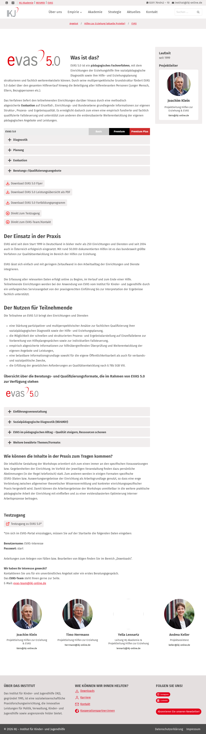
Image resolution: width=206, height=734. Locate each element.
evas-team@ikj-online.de (29, 583)
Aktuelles (133, 12)
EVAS (50, 2)
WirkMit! (40, 2)
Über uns (55, 12)
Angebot (74, 23)
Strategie (114, 12)
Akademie (95, 12)
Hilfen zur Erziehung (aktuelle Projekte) (104, 23)
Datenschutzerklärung (169, 729)
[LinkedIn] (6, 2)
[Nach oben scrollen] (196, 719)
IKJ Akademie (26, 2)
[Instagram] (13, 2)
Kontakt (152, 12)
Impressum (193, 729)
